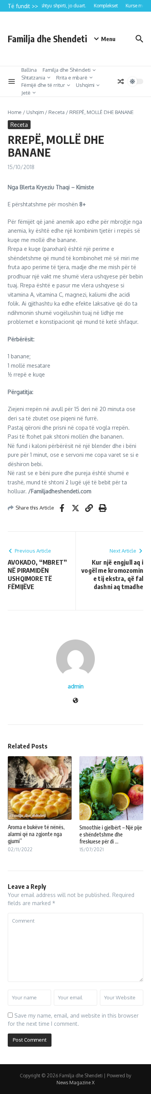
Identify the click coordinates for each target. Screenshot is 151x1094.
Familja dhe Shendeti (47, 38)
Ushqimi (85, 85)
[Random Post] (121, 81)
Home (15, 112)
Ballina (29, 70)
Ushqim (35, 112)
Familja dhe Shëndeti (67, 70)
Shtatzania (33, 77)
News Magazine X (75, 1082)
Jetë (26, 93)
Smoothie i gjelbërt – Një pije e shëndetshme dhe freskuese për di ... (110, 834)
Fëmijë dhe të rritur (43, 85)
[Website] (75, 701)
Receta (56, 112)
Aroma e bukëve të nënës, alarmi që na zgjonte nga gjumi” (36, 834)
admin (76, 686)
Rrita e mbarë (72, 77)
